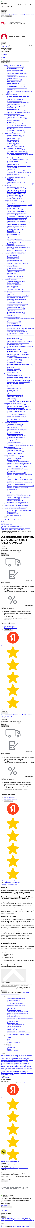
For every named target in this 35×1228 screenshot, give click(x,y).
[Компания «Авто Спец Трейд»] (17, 29)
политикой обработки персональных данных (15, 993)
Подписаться (4, 1181)
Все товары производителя (12, 882)
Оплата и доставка (12, 884)
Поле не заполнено (24, 987)
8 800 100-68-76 (5, 46)
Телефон (19, 989)
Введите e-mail (20, 1176)
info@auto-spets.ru (26, 1082)
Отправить (4, 990)
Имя (17, 987)
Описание (3, 884)
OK (8, 1205)
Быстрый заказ (5, 555)
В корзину (3, 11)
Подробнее (4, 1205)
